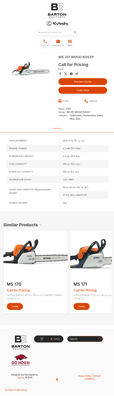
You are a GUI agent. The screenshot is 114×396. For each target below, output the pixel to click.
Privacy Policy (84, 375)
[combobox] (57, 32)
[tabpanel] (31, 70)
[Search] (99, 338)
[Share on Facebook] (60, 73)
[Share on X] (65, 73)
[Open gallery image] (31, 69)
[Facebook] (57, 379)
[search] (75, 32)
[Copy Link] (76, 73)
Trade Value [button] (82, 90)
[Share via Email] (71, 73)
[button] (45, 43)
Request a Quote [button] (83, 81)
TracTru (20, 377)
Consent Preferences (16, 390)
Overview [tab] (57, 128)
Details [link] (14, 306)
